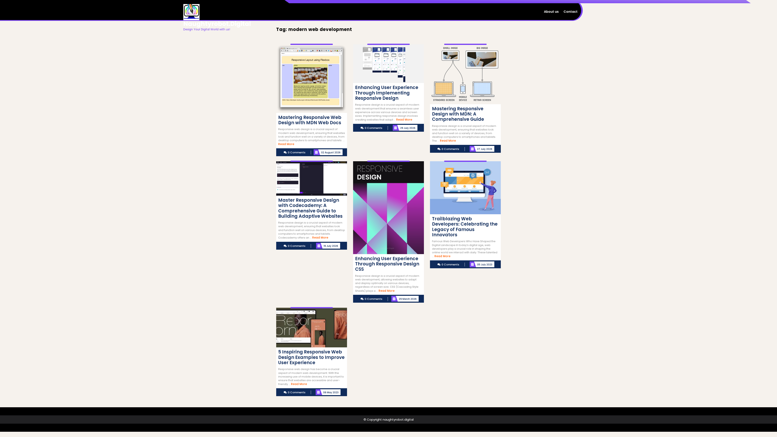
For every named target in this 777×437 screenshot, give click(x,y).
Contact (570, 11)
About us (551, 11)
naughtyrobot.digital (217, 23)
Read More (286, 144)
